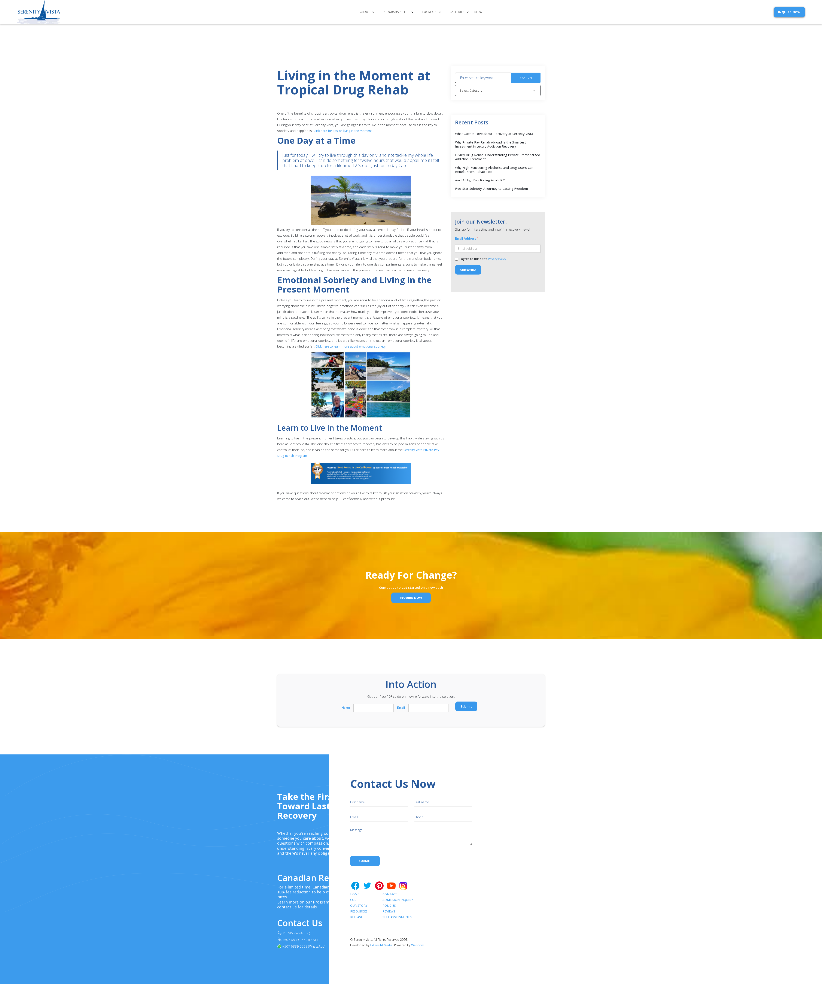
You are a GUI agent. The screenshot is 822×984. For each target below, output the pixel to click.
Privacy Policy (497, 259)
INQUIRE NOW (789, 12)
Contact (390, 894)
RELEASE (356, 917)
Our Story (358, 906)
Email (401, 707)
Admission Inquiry (398, 900)
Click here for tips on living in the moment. (343, 131)
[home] (39, 12)
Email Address (466, 238)
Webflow (417, 945)
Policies (389, 906)
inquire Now (411, 598)
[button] (368, 12)
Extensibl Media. (381, 945)
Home (354, 894)
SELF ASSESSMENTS (397, 917)
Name (345, 707)
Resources (359, 911)
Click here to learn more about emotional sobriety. (351, 346)
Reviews (389, 911)
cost (354, 900)
